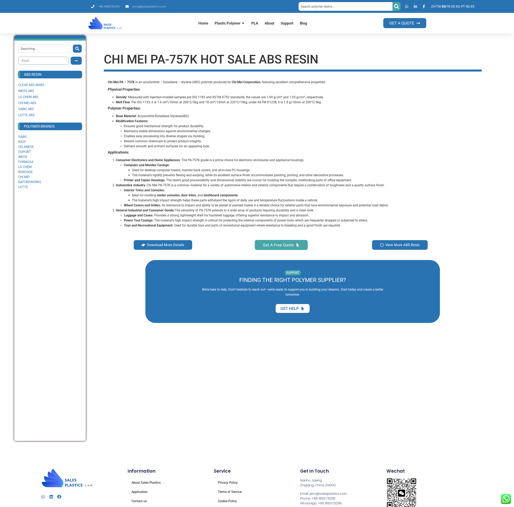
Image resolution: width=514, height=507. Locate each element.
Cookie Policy (227, 501)
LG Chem (25, 167)
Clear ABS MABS (31, 85)
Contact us (139, 501)
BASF (22, 142)
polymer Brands (39, 126)
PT (463, 6)
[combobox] (346, 6)
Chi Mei (24, 177)
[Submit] (76, 61)
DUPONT (24, 152)
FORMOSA (25, 162)
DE (453, 6)
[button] (293, 272)
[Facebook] (59, 497)
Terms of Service (230, 492)
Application (140, 492)
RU (468, 6)
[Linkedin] (51, 497)
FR (448, 6)
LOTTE (23, 187)
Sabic (22, 137)
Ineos (22, 157)
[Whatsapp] (43, 497)
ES (472, 6)
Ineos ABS (26, 91)
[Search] (397, 6)
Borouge (25, 172)
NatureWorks (29, 182)
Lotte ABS (26, 115)
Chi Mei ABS (27, 103)
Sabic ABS (26, 109)
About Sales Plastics (146, 482)
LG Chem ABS (28, 97)
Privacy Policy (228, 482)
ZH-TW (436, 6)
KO (458, 6)
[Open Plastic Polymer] (243, 23)
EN (444, 6)
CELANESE (26, 147)
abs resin (33, 74)
